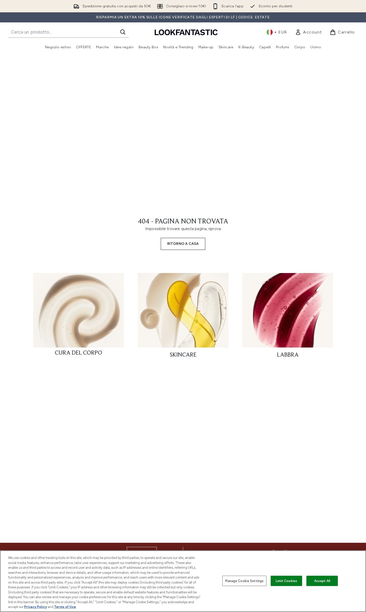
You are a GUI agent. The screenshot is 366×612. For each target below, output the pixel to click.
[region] (183, 581)
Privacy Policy (35, 607)
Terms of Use (65, 607)
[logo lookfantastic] (186, 32)
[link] (308, 32)
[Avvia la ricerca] (123, 31)
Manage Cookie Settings (244, 581)
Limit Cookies (286, 581)
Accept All (322, 581)
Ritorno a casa (183, 244)
